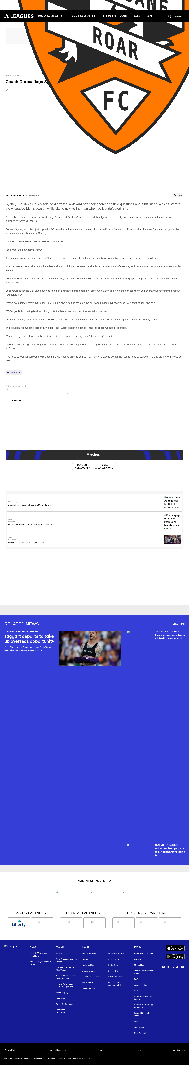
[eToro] (42, 923)
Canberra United (89, 971)
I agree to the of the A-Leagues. (30, 390)
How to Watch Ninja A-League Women (65, 976)
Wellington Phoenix (116, 977)
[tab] (82, 466)
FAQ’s (136, 979)
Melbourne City (88, 988)
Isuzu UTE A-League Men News (39, 954)
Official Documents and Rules (144, 971)
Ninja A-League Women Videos (66, 960)
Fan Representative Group (143, 997)
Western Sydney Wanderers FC (115, 983)
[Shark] (126, 892)
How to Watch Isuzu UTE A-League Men (64, 985)
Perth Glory (113, 965)
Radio (136, 991)
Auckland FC (87, 959)
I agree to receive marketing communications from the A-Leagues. (38, 394)
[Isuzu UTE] (62, 892)
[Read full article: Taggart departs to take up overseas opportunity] (172, 539)
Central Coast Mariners (92, 977)
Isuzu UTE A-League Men (50, 16)
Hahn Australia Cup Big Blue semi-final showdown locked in (170, 851)
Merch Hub (139, 965)
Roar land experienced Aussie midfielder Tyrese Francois (170, 637)
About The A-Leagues (143, 953)
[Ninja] (94, 892)
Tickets (59, 953)
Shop (100, 1050)
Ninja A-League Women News (40, 962)
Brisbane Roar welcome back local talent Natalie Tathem (29, 505)
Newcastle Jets (114, 959)
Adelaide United (89, 953)
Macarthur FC (88, 982)
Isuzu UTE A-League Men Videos (65, 968)
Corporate (138, 959)
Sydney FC (113, 971)
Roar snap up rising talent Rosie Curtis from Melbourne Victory (31, 525)
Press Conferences (64, 1004)
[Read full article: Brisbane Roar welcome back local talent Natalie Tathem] (172, 502)
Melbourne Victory (116, 953)
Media (137, 1021)
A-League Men (13, 372)
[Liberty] (19, 923)
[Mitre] (71, 923)
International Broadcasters (62, 1011)
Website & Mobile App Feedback (143, 1006)
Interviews (60, 998)
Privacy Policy (27, 390)
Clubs (136, 16)
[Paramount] (147, 923)
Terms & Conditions (57, 1050)
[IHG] (94, 923)
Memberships (109, 16)
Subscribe (16, 400)
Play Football (140, 1033)
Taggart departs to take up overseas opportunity (26, 542)
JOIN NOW (179, 16)
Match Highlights (63, 992)
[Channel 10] (123, 923)
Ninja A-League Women (82, 16)
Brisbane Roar (88, 965)
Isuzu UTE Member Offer (142, 1014)
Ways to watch (140, 985)
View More (179, 624)
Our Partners (140, 1027)
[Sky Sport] (170, 923)
